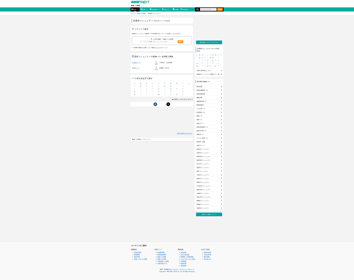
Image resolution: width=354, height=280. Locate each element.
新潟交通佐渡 (201, 94)
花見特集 (183, 252)
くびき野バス (201, 108)
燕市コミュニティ (202, 171)
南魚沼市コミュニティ (204, 189)
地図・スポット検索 (140, 259)
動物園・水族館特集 (187, 257)
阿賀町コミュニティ (203, 204)
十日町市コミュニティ (204, 186)
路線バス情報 (135, 5)
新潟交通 (199, 86)
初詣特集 (183, 263)
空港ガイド (167, 9)
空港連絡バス (156, 9)
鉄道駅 (176, 9)
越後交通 (199, 97)
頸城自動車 (200, 105)
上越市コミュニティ (203, 193)
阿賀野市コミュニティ (204, 156)
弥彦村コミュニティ (203, 208)
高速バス (145, 9)
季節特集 (180, 249)
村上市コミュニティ (203, 164)
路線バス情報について (209, 214)
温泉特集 (183, 265)
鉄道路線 (185, 9)
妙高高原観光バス (202, 127)
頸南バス (199, 119)
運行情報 (137, 257)
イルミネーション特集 (188, 259)
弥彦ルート (135, 68)
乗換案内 (134, 249)
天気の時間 (207, 254)
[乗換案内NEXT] (141, 2)
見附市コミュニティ (203, 178)
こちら (158, 47)
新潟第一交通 (201, 142)
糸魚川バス (200, 123)
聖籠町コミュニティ (203, 200)
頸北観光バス (201, 112)
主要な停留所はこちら (204, 70)
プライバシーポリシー (187, 269)
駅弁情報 (207, 257)
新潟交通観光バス (202, 90)
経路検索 (137, 254)
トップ (132, 13)
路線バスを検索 (168, 39)
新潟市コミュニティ (203, 149)
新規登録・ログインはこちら (209, 42)
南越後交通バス (202, 101)
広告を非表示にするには (184, 133)
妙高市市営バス (202, 130)
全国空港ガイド (162, 263)
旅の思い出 (207, 259)
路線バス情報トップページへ (141, 139)
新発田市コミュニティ (204, 160)
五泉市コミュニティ (203, 153)
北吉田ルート (136, 62)
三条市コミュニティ (203, 175)
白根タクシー (201, 145)
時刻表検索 (137, 252)
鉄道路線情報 (161, 254)
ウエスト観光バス (202, 138)
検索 (219, 9)
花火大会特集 (185, 254)
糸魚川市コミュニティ (204, 197)
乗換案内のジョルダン (171, 269)
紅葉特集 (183, 261)
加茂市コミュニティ (203, 167)
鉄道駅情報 (161, 252)
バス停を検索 (156, 39)
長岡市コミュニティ (203, 182)
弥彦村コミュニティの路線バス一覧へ (209, 74)
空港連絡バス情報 (163, 261)
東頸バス (199, 116)
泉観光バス (200, 134)
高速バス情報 (161, 259)
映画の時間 (207, 252)
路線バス (136, 9)
